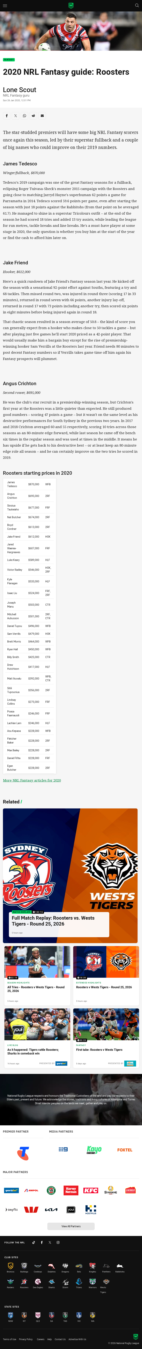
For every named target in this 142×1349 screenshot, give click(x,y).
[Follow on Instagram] (58, 1242)
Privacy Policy (26, 1339)
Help (49, 1339)
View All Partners (71, 1226)
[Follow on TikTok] (33, 1242)
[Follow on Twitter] (49, 1242)
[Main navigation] (5, 6)
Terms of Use (9, 1339)
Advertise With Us (77, 1339)
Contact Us (60, 1339)
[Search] (137, 5)
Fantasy (9, 60)
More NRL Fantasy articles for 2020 (32, 780)
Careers (40, 1339)
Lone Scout (19, 89)
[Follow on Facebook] (41, 1242)
